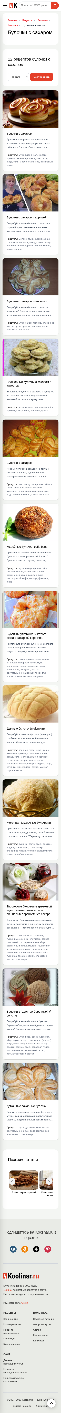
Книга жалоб (42, 1406)
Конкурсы (38, 1340)
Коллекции (9, 1338)
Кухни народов (11, 1344)
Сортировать (42, 76)
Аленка (24, 1303)
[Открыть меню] (5, 5)
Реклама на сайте (22, 1406)
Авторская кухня (42, 1324)
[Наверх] (51, 1403)
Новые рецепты (12, 1324)
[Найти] (55, 5)
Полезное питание (43, 1319)
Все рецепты (10, 1319)
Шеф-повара (40, 1335)
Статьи (37, 1329)
